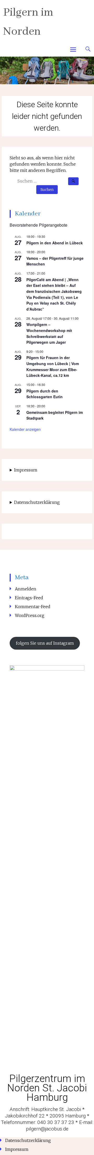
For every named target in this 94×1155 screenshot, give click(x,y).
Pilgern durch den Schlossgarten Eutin (44, 394)
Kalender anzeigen (25, 429)
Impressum (25, 470)
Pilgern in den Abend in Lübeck (54, 242)
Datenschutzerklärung (37, 502)
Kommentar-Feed (32, 606)
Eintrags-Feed (29, 597)
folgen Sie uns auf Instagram (45, 643)
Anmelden (25, 588)
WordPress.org (29, 615)
